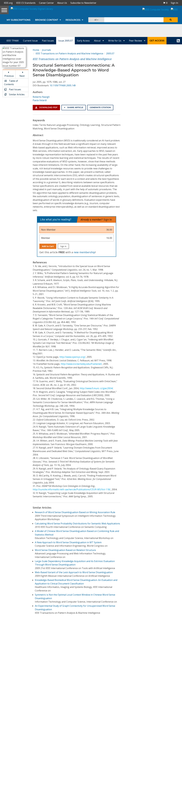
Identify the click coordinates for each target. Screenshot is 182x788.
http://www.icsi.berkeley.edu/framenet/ (81, 363)
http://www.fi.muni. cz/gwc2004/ (96, 388)
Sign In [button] (174, 2)
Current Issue (30, 40)
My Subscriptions (18, 20)
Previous (9, 75)
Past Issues (48, 40)
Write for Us (115, 40)
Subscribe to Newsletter (83, 2)
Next (22, 75)
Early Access (83, 40)
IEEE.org (8, 2)
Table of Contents (11, 82)
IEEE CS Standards (26, 2)
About (97, 40)
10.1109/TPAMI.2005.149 (63, 85)
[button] (165, 3)
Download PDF (48, 107)
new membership (84, 252)
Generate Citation (100, 107)
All (95, 19)
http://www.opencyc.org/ (72, 356)
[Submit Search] (171, 19)
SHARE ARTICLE (75, 107)
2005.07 (110, 53)
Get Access (157, 40)
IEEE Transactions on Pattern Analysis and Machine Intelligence (69, 53)
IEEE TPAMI (12, 40)
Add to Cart (48, 246)
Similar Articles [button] (16, 94)
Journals (46, 49)
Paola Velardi (40, 100)
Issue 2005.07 (65, 40)
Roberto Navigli (41, 96)
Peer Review (135, 40)
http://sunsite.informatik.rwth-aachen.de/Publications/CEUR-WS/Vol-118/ (71, 489)
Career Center (46, 2)
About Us (62, 2)
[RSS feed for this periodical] (178, 40)
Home (36, 49)
